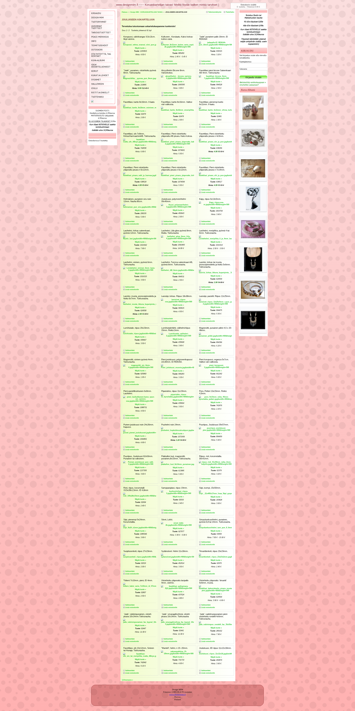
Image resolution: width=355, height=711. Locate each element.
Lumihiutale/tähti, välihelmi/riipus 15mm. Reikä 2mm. (175, 329)
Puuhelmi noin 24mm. (171, 424)
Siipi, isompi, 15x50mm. (210, 488)
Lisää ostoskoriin (132, 64)
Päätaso (125, 12)
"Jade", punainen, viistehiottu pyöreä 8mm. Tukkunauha (139, 71)
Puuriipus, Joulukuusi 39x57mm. (214, 424)
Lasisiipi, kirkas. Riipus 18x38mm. (176, 296)
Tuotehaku (229, 12)
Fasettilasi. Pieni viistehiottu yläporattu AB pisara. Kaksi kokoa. (176, 134)
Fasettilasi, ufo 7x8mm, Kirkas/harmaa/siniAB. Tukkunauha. (139, 134)
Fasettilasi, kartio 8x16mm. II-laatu (138, 102)
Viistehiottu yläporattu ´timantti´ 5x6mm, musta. (213, 581)
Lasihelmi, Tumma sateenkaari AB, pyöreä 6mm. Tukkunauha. (177, 263)
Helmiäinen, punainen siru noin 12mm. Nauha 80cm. (137, 200)
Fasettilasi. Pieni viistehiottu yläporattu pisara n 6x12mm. (136, 168)
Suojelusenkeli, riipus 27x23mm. (138, 551)
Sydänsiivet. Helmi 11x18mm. (174, 551)
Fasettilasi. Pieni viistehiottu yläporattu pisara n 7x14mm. (212, 168)
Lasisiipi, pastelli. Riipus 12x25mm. (215, 296)
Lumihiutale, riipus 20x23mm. (136, 328)
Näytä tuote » (140, 48)
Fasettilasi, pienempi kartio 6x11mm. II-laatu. (211, 103)
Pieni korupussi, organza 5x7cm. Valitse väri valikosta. (214, 360)
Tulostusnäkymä (214, 12)
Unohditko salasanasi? (248, 85)
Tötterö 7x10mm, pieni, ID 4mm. (138, 580)
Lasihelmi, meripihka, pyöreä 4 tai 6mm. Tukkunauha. (214, 231)
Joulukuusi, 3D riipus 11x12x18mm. (215, 648)
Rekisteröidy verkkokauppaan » (252, 82)
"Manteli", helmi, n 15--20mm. (174, 648)
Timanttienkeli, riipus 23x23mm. (213, 551)
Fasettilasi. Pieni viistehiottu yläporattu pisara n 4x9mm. (211, 134)
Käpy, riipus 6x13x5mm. (210, 199)
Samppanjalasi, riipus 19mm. (174, 488)
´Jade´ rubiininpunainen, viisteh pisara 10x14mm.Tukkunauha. (137, 615)
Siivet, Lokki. (167, 519)
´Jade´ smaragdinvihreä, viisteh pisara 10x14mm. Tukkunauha (175, 615)
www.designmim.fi (177, 694)
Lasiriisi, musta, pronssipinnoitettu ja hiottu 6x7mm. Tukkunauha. (139, 297)
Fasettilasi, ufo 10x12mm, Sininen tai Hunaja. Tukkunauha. (138, 649)
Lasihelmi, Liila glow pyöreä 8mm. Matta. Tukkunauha (176, 231)
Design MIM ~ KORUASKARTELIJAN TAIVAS (146, 12)
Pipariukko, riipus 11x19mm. (174, 391)
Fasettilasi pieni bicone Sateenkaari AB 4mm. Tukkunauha (215, 71)
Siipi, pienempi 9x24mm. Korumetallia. (134, 520)
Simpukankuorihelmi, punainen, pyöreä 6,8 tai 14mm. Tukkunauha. (214, 520)
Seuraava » (128, 680)
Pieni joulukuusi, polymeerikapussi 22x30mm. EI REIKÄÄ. (176, 360)
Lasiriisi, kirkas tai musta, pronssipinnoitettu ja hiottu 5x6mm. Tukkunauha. (214, 264)
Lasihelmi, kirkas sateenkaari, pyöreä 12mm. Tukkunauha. (136, 231)
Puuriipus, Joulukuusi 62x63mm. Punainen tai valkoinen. (138, 457)
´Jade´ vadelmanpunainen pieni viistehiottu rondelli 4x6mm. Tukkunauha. (213, 616)
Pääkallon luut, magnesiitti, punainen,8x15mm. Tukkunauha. (176, 457)
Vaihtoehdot (130, 61)
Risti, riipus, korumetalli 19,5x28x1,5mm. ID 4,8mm (135, 489)
